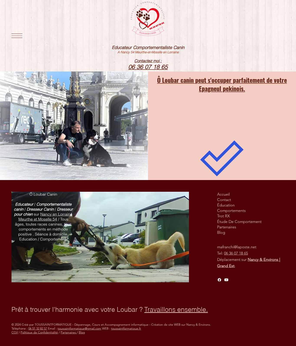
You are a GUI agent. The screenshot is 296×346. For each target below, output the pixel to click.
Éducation (226, 205)
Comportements (231, 210)
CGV (14, 332)
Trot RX (223, 216)
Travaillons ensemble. (176, 309)
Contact (224, 199)
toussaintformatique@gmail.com (79, 328)
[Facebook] (219, 280)
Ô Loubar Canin (43, 194)
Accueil (223, 194)
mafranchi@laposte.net (236, 247)
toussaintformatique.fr (126, 328)
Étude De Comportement (239, 221)
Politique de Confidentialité (39, 332)
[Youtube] (226, 280)
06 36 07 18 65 (236, 253)
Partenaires (226, 227)
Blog (221, 232)
